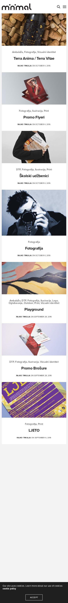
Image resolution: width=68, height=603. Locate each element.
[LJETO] (34, 400)
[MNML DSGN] (16, 6)
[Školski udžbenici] (34, 147)
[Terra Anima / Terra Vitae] (34, 29)
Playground (33, 309)
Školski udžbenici (34, 176)
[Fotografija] (34, 213)
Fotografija (34, 248)
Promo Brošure (34, 368)
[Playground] (34, 278)
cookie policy (9, 588)
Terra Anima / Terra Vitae (34, 58)
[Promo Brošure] (34, 339)
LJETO (34, 430)
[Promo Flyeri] (34, 88)
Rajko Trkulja (25, 66)
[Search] (58, 6)
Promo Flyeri (33, 117)
